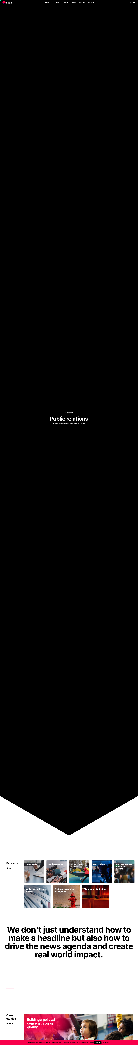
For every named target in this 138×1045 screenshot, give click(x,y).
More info (91, 1042)
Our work (56, 2)
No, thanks (106, 1042)
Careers (82, 2)
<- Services (69, 412)
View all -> (9, 868)
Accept (98, 1042)
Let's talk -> (10, 987)
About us (65, 2)
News (74, 2)
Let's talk (91, 2)
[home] (7, 2)
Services (46, 2)
